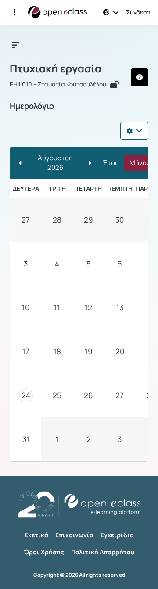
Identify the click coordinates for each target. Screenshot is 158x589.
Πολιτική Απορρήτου (103, 552)
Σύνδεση (138, 12)
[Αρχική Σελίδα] (57, 12)
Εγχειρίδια (117, 535)
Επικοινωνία (74, 535)
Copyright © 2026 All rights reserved (79, 574)
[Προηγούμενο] (20, 163)
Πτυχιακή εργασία (55, 68)
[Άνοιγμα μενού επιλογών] (134, 131)
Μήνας (139, 162)
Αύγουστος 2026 (55, 162)
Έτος (110, 162)
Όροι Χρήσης (44, 552)
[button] (14, 12)
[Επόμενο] (90, 163)
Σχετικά (36, 535)
